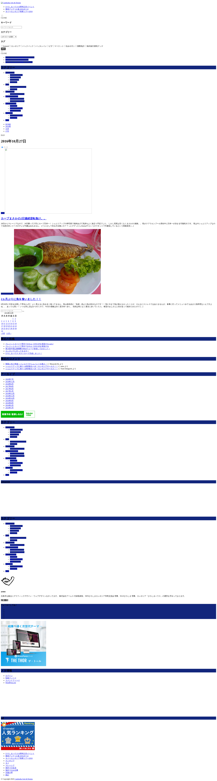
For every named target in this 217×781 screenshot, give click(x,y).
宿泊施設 (13, 106)
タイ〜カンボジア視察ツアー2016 (19, 11)
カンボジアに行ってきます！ (17, 351)
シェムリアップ (16, 75)
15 (13, 323)
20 (9, 326)
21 (11, 326)
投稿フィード (10, 678)
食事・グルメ (15, 111)
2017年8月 (9, 386)
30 (16, 328)
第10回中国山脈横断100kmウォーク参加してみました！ (27, 349)
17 (2, 326)
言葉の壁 (9, 113)
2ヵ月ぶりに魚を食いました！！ (21, 299)
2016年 (8, 126)
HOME (8, 124)
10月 (7, 129)
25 (4, 328)
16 (16, 323)
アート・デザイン (17, 101)
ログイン (9, 676)
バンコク (13, 89)
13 (9, 323)
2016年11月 (9, 396)
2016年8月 (9, 403)
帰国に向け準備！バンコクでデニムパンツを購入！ (26, 364)
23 (16, 326)
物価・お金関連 (16, 108)
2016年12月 (9, 393)
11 (4, 323)
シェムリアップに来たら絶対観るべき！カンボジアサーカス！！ (31, 366)
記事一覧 (4, 600)
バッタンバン (15, 77)
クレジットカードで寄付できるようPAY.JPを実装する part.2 (29, 344)
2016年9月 (9, 401)
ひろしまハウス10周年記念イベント (19, 7)
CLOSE (4, 18)
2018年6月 (9, 384)
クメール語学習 (16, 115)
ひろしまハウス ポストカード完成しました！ (23, 353)
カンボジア (9, 73)
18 (4, 326)
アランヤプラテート (18, 87)
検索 (3, 49)
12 (7, 323)
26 (7, 328)
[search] (23, 311)
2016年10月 (9, 398)
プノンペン (14, 80)
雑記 (7, 120)
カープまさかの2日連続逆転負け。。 (23, 218)
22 (13, 326)
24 (2, 328)
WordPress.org (10, 683)
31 (2, 331)
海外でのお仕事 (11, 96)
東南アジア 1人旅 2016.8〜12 (16, 9)
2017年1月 (9, 391)
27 (9, 328)
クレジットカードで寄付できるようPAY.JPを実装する (27, 346)
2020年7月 (9, 379)
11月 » (8, 333)
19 (7, 326)
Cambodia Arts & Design (23, 779)
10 (2, 323)
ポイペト (13, 82)
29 (13, 328)
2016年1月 (9, 408)
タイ (7, 84)
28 (11, 328)
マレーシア (9, 92)
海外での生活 (10, 104)
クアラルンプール (17, 94)
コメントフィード (12, 680)
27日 (7, 131)
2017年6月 (9, 389)
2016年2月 (9, 405)
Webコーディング (17, 99)
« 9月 (3, 333)
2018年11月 (9, 382)
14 (11, 323)
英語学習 (13, 118)
